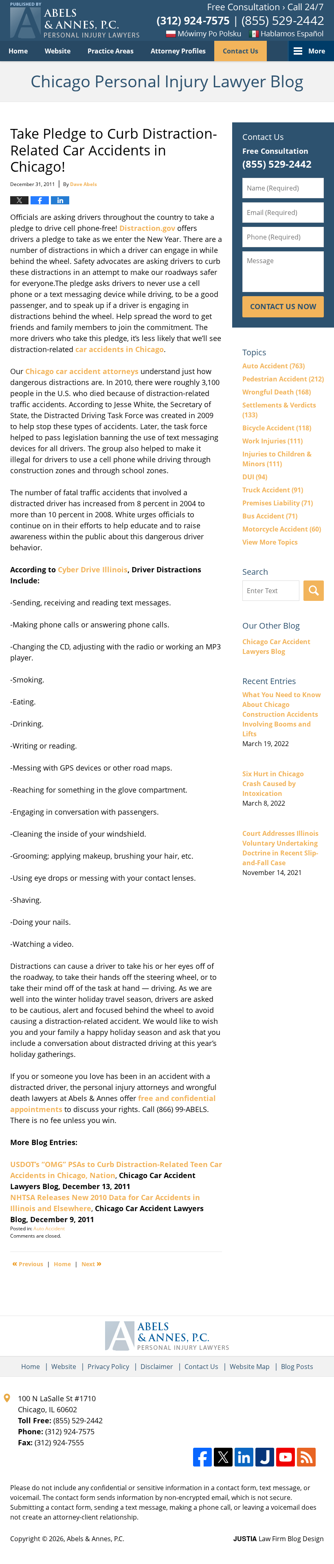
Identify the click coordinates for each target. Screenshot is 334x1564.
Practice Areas (111, 51)
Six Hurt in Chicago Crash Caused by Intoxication (273, 783)
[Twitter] (223, 1457)
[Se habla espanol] (283, 33)
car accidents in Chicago (118, 349)
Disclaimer (157, 1366)
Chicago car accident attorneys (81, 371)
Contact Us (240, 51)
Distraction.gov (147, 228)
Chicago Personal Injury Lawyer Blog (74, 20)
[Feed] (306, 1457)
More (316, 51)
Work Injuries (272, 440)
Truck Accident (272, 489)
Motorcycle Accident (281, 529)
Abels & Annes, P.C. (95, 1538)
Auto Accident (49, 1228)
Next (91, 1263)
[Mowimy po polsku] (189, 33)
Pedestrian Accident (283, 378)
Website (57, 51)
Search (313, 590)
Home (18, 51)
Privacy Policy (108, 1366)
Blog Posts (297, 1366)
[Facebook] (202, 1457)
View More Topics (270, 542)
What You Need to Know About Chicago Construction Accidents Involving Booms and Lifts (281, 714)
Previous (27, 1263)
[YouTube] (285, 1457)
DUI (254, 476)
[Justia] (264, 1457)
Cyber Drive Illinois (92, 569)
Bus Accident (269, 516)
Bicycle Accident (276, 427)
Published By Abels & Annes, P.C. (240, 20)
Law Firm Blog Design (278, 1538)
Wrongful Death (276, 392)
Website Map (250, 1366)
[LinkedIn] (244, 1457)
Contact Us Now (283, 306)
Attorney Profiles (178, 51)
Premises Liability (277, 502)
